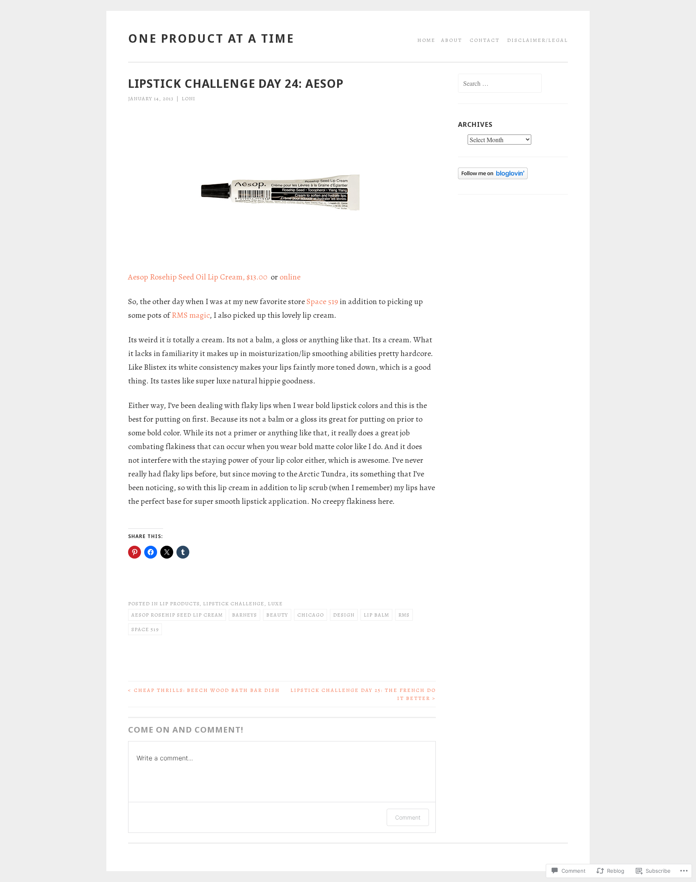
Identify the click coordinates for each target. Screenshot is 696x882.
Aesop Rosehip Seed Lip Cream (177, 614)
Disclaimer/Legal (537, 40)
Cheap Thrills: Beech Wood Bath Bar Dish (204, 690)
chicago (310, 614)
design (343, 614)
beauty (277, 614)
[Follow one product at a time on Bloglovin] (493, 177)
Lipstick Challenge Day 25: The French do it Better (363, 694)
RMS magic (190, 315)
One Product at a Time (211, 38)
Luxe (275, 603)
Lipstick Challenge (233, 603)
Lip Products (179, 603)
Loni (188, 98)
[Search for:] (500, 84)
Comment (407, 817)
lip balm (376, 614)
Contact (484, 40)
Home (426, 40)
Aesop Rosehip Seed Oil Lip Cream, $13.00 (198, 276)
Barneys (244, 614)
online (290, 276)
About (451, 40)
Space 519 (322, 301)
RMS (404, 614)
